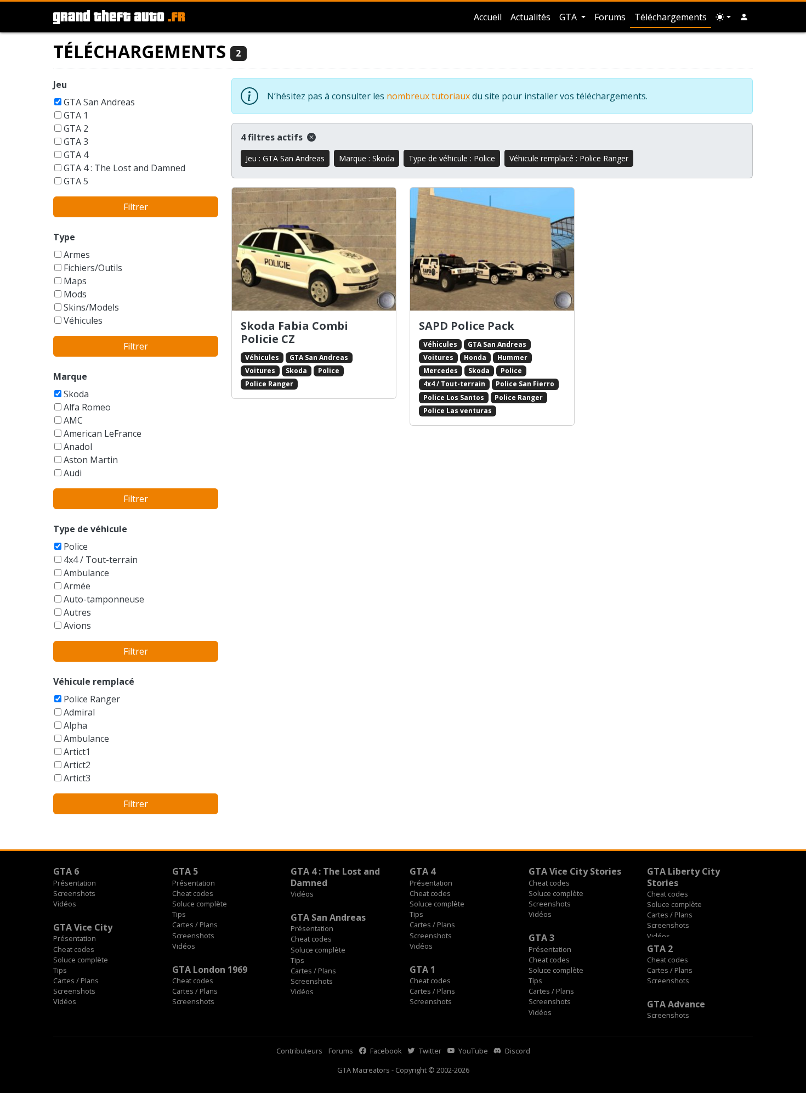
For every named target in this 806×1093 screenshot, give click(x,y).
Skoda (76, 394)
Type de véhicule (90, 529)
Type (64, 237)
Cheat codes (192, 893)
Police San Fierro (525, 383)
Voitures (260, 370)
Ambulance (86, 573)
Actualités (530, 17)
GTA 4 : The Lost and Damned (124, 168)
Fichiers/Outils (93, 268)
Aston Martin (91, 460)
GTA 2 (76, 128)
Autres (77, 612)
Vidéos (64, 904)
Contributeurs (299, 1051)
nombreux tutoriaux (428, 96)
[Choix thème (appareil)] (723, 17)
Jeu (60, 84)
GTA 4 (76, 155)
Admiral (79, 712)
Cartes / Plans (195, 924)
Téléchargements (670, 17)
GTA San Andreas (99, 102)
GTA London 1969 (209, 970)
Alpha (75, 725)
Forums (610, 17)
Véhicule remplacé (93, 681)
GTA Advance (676, 1004)
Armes (77, 255)
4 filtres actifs (273, 137)
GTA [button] (569, 17)
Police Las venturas (457, 410)
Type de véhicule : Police (451, 158)
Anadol (78, 447)
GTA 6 (66, 871)
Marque (70, 376)
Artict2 (77, 765)
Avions (77, 625)
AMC (73, 420)
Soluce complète (199, 904)
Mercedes (440, 370)
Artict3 (77, 778)
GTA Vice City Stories (575, 871)
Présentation (74, 883)
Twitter (429, 1051)
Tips (179, 914)
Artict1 (77, 752)
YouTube (472, 1051)
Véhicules (83, 320)
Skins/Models (91, 307)
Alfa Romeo (87, 407)
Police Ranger (92, 699)
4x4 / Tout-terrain (101, 560)
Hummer (512, 357)
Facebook (385, 1051)
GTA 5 (76, 181)
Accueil (488, 17)
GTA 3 (76, 142)
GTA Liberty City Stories (683, 876)
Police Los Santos (453, 397)
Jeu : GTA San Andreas (285, 158)
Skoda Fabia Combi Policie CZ (294, 332)
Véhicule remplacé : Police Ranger (568, 158)
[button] (744, 17)
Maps (75, 281)
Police (76, 546)
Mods (75, 294)
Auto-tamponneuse (104, 599)
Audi (73, 473)
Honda (475, 357)
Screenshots (74, 893)
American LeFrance (102, 433)
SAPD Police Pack (466, 325)
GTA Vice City (82, 927)
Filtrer (135, 207)
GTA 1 (76, 115)
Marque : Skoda (366, 158)
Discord (516, 1051)
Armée (77, 586)
